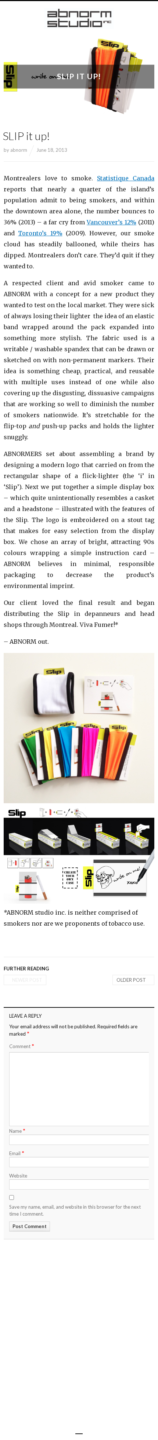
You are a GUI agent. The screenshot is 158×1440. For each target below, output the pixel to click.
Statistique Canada (125, 178)
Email (16, 1152)
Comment (21, 1046)
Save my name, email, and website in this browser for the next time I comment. (75, 1210)
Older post (131, 980)
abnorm (18, 150)
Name (17, 1130)
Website (18, 1176)
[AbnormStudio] (79, 18)
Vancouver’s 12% (111, 222)
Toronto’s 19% (40, 233)
